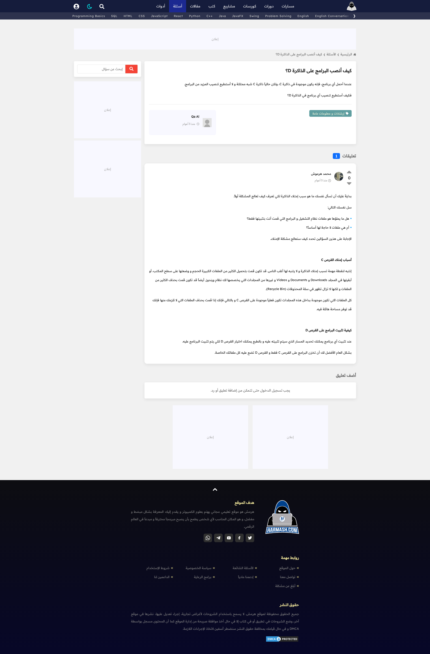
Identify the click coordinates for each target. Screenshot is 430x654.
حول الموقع (287, 568)
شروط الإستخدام (158, 568)
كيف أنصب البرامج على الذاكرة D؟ (300, 54)
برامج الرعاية (202, 577)
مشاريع (229, 6)
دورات (269, 6)
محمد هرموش (321, 174)
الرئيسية (346, 54)
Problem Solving (278, 16)
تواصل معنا (287, 577)
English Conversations (333, 16)
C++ (209, 16)
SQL (114, 16)
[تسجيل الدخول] (76, 6)
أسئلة (177, 6)
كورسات (249, 6)
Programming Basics (88, 16)
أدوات (160, 6)
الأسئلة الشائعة (243, 568)
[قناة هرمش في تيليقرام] (218, 538)
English (303, 16)
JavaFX (237, 16)
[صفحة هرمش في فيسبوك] (239, 538)
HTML (128, 16)
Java (222, 16)
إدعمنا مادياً (246, 577)
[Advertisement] (215, 38)
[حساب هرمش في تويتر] (250, 538)
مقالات (195, 6)
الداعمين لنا (162, 577)
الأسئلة (333, 54)
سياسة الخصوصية (198, 568)
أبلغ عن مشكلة (285, 586)
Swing (254, 16)
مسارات (288, 6)
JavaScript (159, 16)
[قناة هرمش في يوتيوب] (229, 538)
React (178, 16)
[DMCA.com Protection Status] (282, 641)
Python (194, 16)
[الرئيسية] (352, 6)
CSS (142, 16)
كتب (212, 6)
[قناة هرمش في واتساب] (208, 538)
